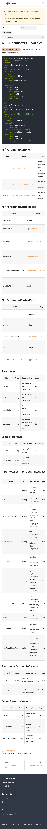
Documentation (8, 782)
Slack (4, 798)
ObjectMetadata (19, 169)
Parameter (33, 229)
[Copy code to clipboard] (42, 58)
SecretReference (35, 241)
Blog (3, 802)
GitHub (4, 786)
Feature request (8, 814)
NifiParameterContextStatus (24, 195)
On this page (8, 37)
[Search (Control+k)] (43, 3)
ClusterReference (33, 256)
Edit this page (10, 751)
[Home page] (4, 28)
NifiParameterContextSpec (23, 184)
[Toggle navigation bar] (3, 3)
